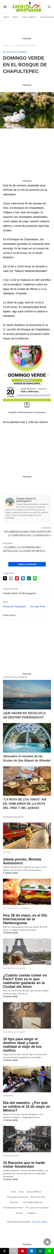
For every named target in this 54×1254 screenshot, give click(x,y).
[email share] (11, 578)
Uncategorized (11, 1156)
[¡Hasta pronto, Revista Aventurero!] (27, 836)
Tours (15, 17)
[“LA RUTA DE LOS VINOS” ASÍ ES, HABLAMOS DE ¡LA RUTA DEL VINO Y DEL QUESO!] (27, 781)
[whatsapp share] (29, 578)
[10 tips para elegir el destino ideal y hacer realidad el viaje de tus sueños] (27, 1015)
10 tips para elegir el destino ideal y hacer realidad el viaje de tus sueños (22, 1044)
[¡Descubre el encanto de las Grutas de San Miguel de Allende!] (27, 738)
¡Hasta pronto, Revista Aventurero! (22, 861)
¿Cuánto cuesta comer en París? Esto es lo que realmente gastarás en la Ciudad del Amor (25, 981)
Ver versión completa (39, 1222)
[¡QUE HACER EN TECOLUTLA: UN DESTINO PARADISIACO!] (27, 694)
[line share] (35, 578)
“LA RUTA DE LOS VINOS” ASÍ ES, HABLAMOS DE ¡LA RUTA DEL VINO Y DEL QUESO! (24, 804)
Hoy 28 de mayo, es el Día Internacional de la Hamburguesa (25, 919)
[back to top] (47, 1242)
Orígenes (8, 1096)
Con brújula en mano (14, 968)
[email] (13, 1251)
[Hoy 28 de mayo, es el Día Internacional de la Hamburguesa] (27, 892)
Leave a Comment (27, 564)
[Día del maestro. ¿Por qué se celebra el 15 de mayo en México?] (27, 1079)
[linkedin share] (23, 578)
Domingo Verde (37, 606)
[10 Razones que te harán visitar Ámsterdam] (27, 1139)
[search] (49, 7)
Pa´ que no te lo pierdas (24, 45)
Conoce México (29, 17)
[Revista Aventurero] (27, 7)
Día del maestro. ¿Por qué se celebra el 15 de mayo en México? (26, 1106)
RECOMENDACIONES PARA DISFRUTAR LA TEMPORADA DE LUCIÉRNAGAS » (27, 533)
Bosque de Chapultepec (14, 606)
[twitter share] (5, 578)
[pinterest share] (17, 578)
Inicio (6, 17)
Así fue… (7, 852)
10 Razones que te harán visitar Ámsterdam (24, 1164)
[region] (27, 29)
